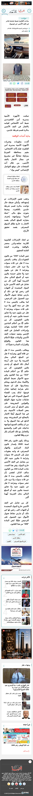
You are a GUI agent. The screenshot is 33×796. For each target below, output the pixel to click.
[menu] (29, 11)
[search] (4, 11)
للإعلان (16, 788)
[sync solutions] (25, 793)
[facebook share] (22, 83)
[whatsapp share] (14, 83)
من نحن (22, 788)
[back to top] (30, 761)
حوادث (23, 18)
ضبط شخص (11, 534)
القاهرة (9, 541)
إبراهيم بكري (25, 31)
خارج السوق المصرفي (20, 541)
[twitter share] (18, 83)
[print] (10, 83)
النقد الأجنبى (21, 534)
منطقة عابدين (16, 538)
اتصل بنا (11, 788)
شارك (26, 83)
